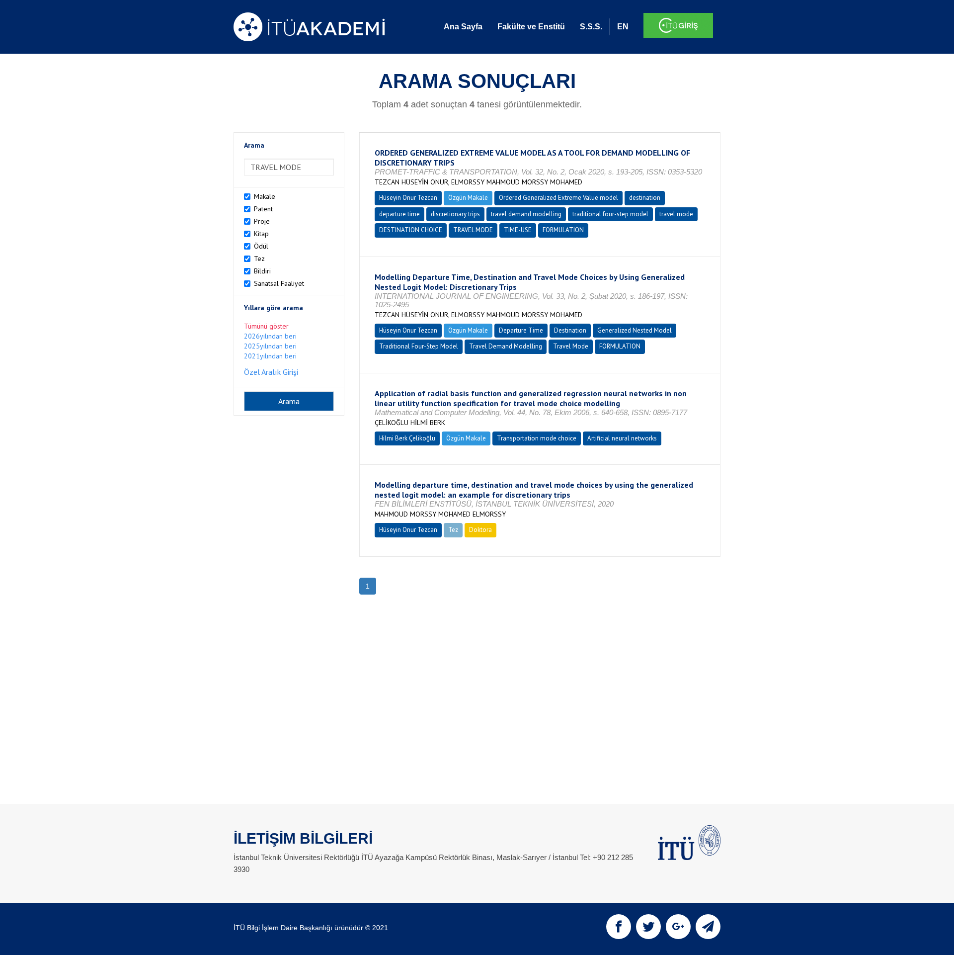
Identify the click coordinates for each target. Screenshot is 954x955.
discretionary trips (455, 214)
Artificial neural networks (622, 438)
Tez (259, 258)
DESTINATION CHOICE (410, 230)
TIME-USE (518, 230)
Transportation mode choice (536, 438)
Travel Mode (570, 346)
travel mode (676, 214)
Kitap (261, 233)
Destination (570, 330)
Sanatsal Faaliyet (279, 283)
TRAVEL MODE (473, 230)
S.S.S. (591, 26)
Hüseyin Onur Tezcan (408, 197)
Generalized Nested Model (634, 330)
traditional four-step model (610, 214)
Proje (262, 221)
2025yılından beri (270, 346)
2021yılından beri (270, 355)
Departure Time (521, 330)
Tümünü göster (266, 326)
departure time (399, 214)
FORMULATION (563, 230)
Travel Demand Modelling (505, 346)
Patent (263, 208)
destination (644, 197)
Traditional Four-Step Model (418, 346)
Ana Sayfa (463, 26)
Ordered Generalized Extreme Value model (558, 197)
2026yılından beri (270, 336)
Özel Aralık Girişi (271, 372)
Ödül (261, 246)
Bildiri (262, 270)
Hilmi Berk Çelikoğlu (407, 438)
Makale (264, 196)
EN (623, 26)
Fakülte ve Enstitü (531, 26)
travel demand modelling (526, 214)
